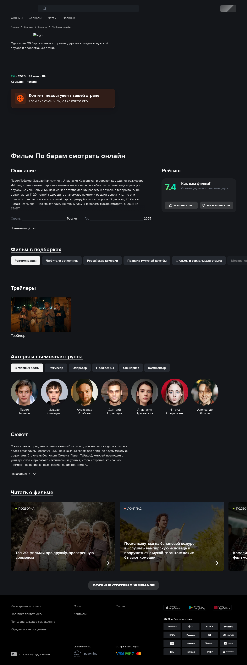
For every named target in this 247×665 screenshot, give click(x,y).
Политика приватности (26, 614)
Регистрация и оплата (26, 606)
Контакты (80, 614)
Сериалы (35, 18)
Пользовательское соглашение (33, 621)
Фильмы (17, 18)
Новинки (69, 18)
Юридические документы (29, 629)
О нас (78, 606)
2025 (22, 76)
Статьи (120, 606)
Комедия (17, 81)
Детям (52, 18)
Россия (31, 81)
